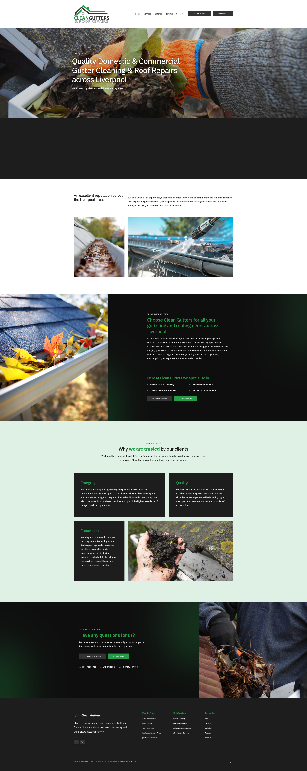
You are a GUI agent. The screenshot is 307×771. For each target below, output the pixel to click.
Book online (120, 656)
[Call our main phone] (82, 742)
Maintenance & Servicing (182, 728)
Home (137, 14)
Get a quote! (201, 13)
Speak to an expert (94, 656)
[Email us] (76, 742)
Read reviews (187, 398)
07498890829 (223, 13)
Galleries (158, 14)
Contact (179, 14)
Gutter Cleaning (179, 719)
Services (147, 14)
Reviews (169, 14)
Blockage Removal (180, 723)
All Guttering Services (181, 733)
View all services (161, 398)
